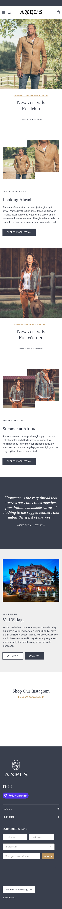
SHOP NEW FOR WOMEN (30, 348)
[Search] (11, 12)
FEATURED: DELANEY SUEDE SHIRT (30, 325)
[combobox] (27, 847)
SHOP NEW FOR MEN (31, 119)
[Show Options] (51, 847)
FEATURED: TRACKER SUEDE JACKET (31, 96)
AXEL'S (12, 898)
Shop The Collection (19, 232)
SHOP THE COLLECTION (19, 461)
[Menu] (3, 12)
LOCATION (34, 656)
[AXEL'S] (31, 12)
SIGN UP (47, 856)
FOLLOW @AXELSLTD (31, 697)
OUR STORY (13, 656)
